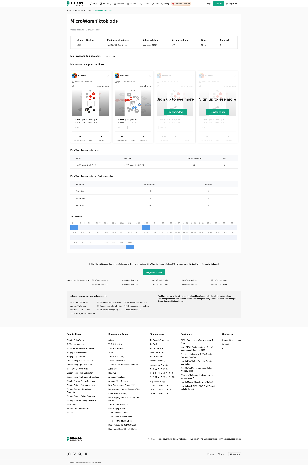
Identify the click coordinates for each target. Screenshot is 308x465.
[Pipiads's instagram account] (86, 454)
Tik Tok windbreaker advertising (109, 302)
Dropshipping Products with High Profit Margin (124, 399)
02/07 (152, 385)
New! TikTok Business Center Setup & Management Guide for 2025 (197, 348)
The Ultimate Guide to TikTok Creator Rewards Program (196, 355)
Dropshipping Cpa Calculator (79, 364)
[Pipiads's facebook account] (69, 454)
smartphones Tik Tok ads (80, 309)
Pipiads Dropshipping (117, 393)
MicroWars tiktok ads (100, 280)
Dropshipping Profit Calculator (80, 372)
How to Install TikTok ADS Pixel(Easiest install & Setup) (198, 387)
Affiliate (70, 412)
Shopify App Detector (76, 356)
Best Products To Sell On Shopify (122, 424)
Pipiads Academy (157, 360)
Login (209, 3)
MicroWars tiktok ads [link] (103, 10)
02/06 (161, 385)
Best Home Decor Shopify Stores (122, 429)
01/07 (169, 393)
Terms (221, 454)
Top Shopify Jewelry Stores (120, 416)
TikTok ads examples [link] (83, 10)
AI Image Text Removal (118, 381)
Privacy (210, 454)
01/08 (161, 393)
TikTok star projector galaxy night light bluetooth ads (110, 309)
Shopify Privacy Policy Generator (81, 381)
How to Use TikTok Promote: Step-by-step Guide (197, 362)
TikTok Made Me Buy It (118, 404)
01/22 (169, 385)
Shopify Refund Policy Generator (81, 385)
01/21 (152, 389)
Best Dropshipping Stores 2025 (121, 385)
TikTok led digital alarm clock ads (83, 313)
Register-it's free (175, 111)
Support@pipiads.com (231, 340)
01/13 (161, 389)
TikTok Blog (155, 344)
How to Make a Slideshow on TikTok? (197, 382)
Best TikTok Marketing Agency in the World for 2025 (196, 369)
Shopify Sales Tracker (76, 340)
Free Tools (71, 404)
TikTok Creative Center (118, 360)
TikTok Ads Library (116, 356)
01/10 (169, 389)
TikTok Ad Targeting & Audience (80, 348)
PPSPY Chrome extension (78, 408)
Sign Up (219, 3)
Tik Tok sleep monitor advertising (136, 306)
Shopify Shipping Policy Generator (81, 400)
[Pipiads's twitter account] (74, 454)
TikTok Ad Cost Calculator (78, 368)
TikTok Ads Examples (159, 340)
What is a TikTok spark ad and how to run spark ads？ (197, 376)
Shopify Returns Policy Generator (81, 396)
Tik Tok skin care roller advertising (110, 306)
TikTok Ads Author (158, 356)
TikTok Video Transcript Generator (123, 364)
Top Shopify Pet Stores (118, 412)
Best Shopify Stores (116, 408)
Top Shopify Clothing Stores (120, 420)
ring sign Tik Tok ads (78, 306)
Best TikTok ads (157, 352)
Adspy (111, 340)
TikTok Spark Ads (116, 348)
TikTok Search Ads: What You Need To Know (197, 341)
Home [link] (69, 10)
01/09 (152, 393)
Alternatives (113, 368)
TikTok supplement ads (132, 309)
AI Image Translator (116, 377)
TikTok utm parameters (76, 344)
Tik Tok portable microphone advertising (137, 302)
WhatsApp (226, 344)
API (223, 348)
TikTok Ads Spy (115, 344)
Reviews (112, 372)
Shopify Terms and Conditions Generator (79, 390)
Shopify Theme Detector (77, 352)
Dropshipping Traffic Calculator (80, 360)
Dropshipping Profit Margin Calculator (83, 377)
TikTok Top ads (156, 348)
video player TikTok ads (79, 302)
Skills (110, 352)
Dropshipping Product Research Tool (124, 389)
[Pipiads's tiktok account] (80, 454)
